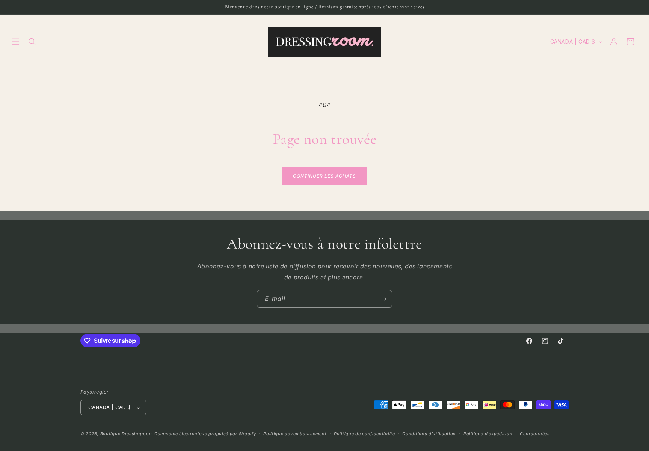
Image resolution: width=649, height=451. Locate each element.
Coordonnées (535, 433)
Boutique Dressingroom (127, 433)
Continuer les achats (324, 176)
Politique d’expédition (487, 433)
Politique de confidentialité (364, 433)
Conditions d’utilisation (429, 433)
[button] (16, 41)
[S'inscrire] (383, 299)
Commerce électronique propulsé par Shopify (205, 433)
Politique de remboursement (294, 433)
